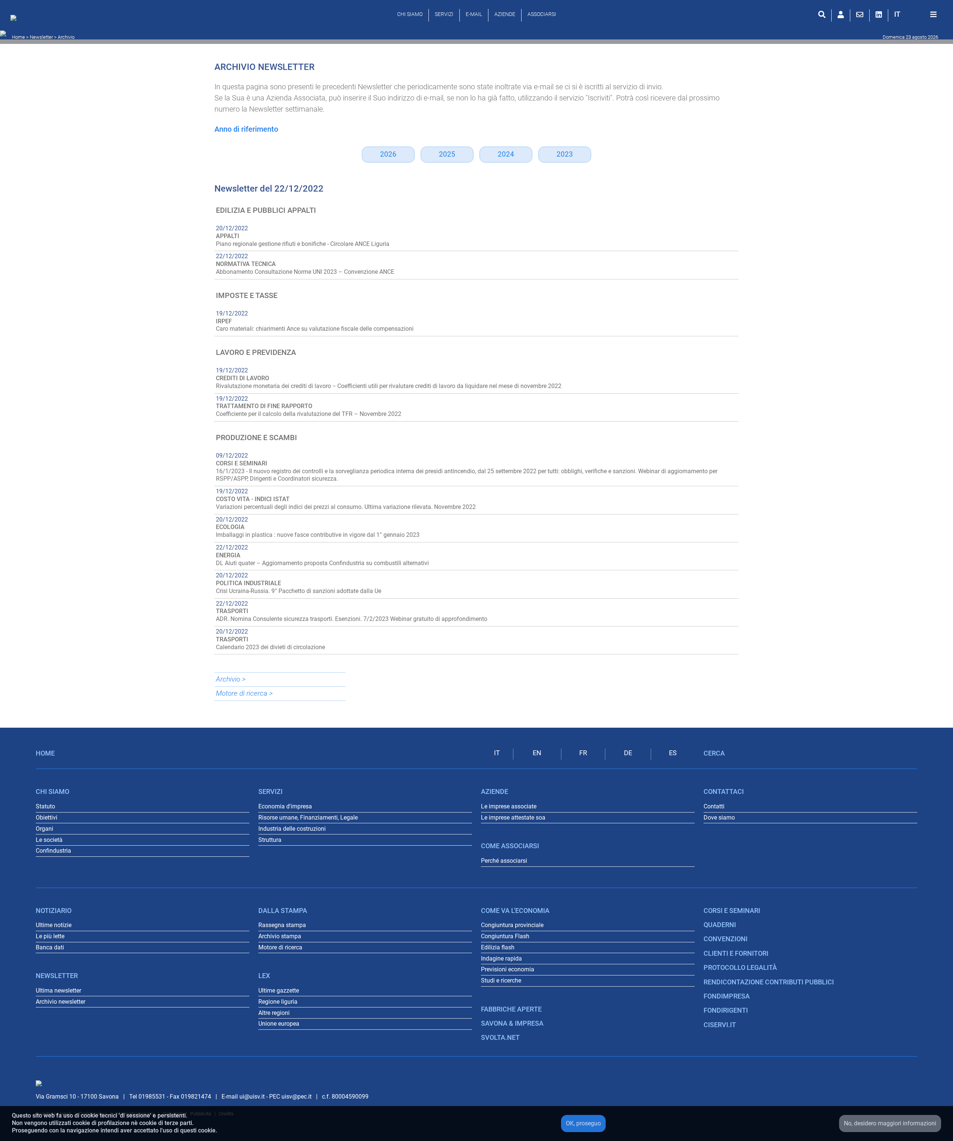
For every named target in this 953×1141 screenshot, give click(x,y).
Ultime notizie (53, 925)
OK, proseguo (583, 1123)
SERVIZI (444, 14)
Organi (44, 828)
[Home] (15, 20)
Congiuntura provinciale (512, 925)
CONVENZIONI (726, 939)
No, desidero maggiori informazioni (890, 1123)
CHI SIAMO (410, 14)
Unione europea (278, 1023)
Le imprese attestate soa (513, 817)
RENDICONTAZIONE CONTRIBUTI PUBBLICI (769, 982)
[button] (897, 14)
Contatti (714, 806)
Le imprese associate (508, 806)
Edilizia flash (497, 947)
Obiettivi (46, 817)
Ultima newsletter (58, 990)
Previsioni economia (507, 969)
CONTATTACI (724, 791)
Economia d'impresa (285, 806)
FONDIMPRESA (727, 996)
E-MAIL (474, 14)
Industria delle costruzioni (292, 828)
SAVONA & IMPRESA (512, 1023)
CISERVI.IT (720, 1025)
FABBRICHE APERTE (511, 1009)
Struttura (269, 839)
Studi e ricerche (501, 980)
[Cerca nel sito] (821, 14)
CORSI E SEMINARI (732, 910)
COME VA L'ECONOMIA (515, 910)
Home (18, 37)
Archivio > (231, 679)
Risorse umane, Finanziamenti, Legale (308, 817)
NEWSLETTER (57, 976)
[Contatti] (859, 14)
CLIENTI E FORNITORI (736, 953)
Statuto (45, 806)
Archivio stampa (279, 936)
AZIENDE (504, 14)
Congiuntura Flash (505, 936)
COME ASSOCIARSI (510, 846)
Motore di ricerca (280, 947)
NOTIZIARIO (53, 910)
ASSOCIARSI (542, 14)
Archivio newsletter (60, 1001)
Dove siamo (719, 817)
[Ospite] (841, 14)
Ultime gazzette (278, 990)
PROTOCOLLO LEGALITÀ (740, 967)
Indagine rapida (501, 958)
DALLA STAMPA (282, 910)
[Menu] (933, 14)
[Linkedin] (879, 14)
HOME (45, 753)
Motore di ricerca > (244, 693)
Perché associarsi (504, 860)
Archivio (66, 37)
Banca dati (50, 947)
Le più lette (50, 936)
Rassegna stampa (282, 925)
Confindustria (53, 850)
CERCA (714, 753)
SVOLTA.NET (500, 1037)
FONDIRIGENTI (726, 1010)
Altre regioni (274, 1012)
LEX (264, 976)
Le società (49, 839)
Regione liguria (277, 1001)
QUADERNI (720, 925)
